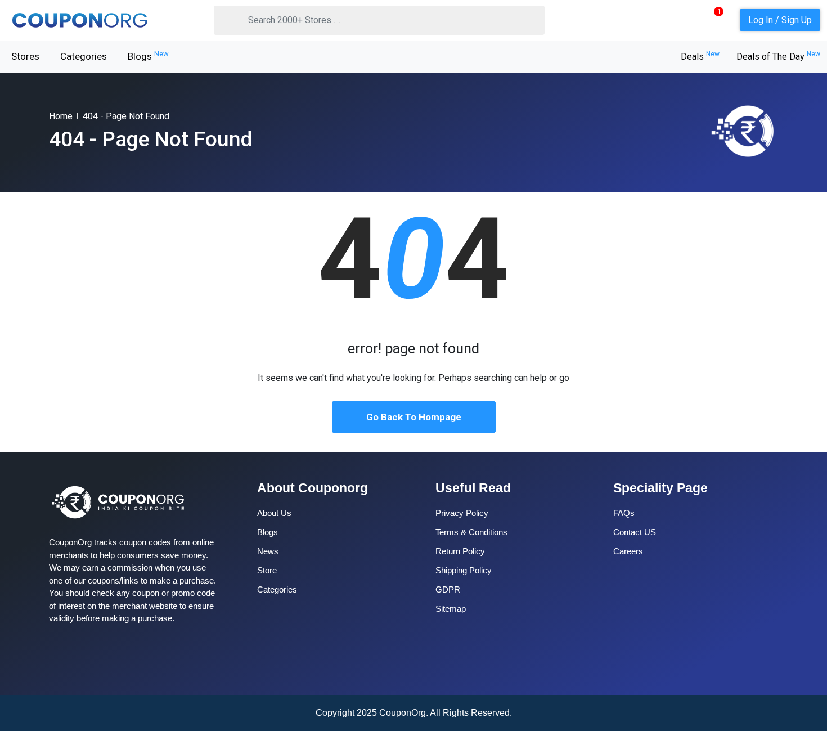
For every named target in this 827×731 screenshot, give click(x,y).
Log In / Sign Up (780, 20)
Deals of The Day (778, 56)
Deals (700, 56)
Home (61, 116)
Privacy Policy (461, 513)
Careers (628, 551)
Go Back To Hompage (413, 417)
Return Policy (460, 551)
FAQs (624, 513)
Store (267, 570)
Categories (83, 56)
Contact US (634, 532)
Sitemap (450, 608)
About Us (274, 513)
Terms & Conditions (471, 532)
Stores (25, 56)
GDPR (447, 589)
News (267, 551)
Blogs (148, 56)
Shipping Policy (463, 570)
